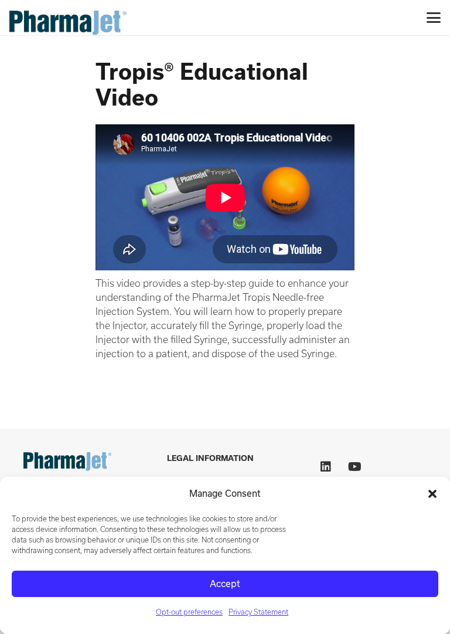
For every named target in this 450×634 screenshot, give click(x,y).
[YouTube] (355, 467)
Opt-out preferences (189, 612)
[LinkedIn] (325, 467)
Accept (225, 584)
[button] (432, 494)
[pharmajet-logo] (68, 17)
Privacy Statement (258, 612)
